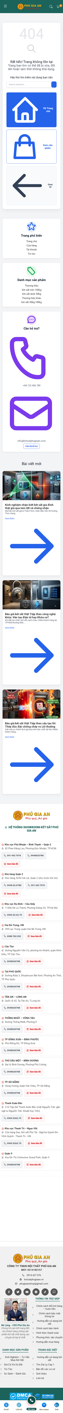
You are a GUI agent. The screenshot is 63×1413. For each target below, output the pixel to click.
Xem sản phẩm (47, 147)
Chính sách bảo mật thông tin (49, 1315)
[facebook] (8, 1291)
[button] (51, 6)
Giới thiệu (41, 1373)
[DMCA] (44, 1396)
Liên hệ (40, 1378)
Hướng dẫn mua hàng (47, 1341)
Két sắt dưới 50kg (31, 293)
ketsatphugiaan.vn (34, 1279)
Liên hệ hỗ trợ (31, 446)
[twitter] (17, 1291)
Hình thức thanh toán (47, 1332)
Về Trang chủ (48, 110)
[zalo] (54, 1291)
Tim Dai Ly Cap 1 (45, 1364)
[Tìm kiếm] (54, 84)
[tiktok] (45, 1291)
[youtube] (27, 1291)
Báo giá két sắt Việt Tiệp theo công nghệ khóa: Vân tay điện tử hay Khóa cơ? (30, 615)
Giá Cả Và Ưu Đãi (13, 1364)
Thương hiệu (31, 285)
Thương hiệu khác (31, 298)
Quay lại (50, 185)
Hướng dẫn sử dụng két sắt (49, 1322)
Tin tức (31, 253)
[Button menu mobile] (5, 6)
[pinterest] (36, 1291)
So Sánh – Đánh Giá (15, 1373)
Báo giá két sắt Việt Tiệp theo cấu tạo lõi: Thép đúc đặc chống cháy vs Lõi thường (30, 725)
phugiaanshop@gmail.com (34, 1283)
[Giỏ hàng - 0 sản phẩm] (58, 6)
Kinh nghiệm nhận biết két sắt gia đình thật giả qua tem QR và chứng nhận (29, 506)
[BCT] (21, 1397)
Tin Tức (8, 1369)
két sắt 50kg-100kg (31, 302)
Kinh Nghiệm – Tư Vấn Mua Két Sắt (17, 1359)
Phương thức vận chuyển (49, 1337)
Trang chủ (31, 241)
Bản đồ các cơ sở (45, 1369)
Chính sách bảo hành (47, 1328)
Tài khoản (31, 249)
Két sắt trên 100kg (31, 289)
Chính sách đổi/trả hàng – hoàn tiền (49, 1307)
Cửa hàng (31, 245)
